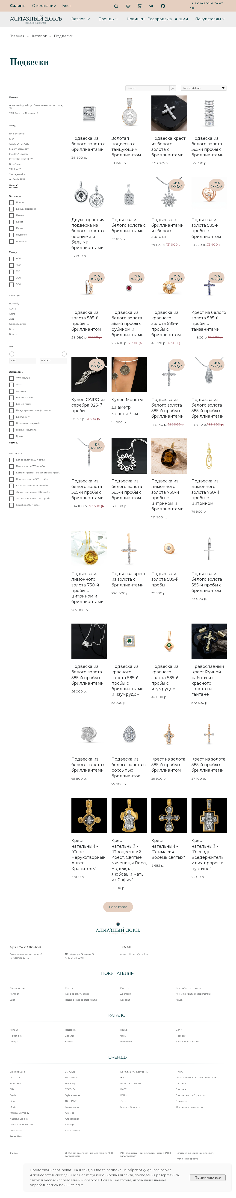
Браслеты (126, 1041)
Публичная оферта (187, 1158)
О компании (17, 988)
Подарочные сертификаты (81, 999)
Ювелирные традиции (189, 1107)
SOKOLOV (70, 1089)
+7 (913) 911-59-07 (74, 957)
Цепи (179, 1029)
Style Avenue (72, 1095)
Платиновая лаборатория (191, 1095)
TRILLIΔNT (70, 1101)
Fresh (13, 1095)
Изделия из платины (188, 1041)
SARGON (70, 1071)
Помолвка (16, 1035)
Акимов (69, 1112)
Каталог (39, 36)
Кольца (14, 1029)
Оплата (124, 988)
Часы (123, 1035)
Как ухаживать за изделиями (193, 993)
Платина (181, 1089)
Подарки (181, 1035)
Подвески (71, 1029)
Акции (179, 999)
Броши (69, 1041)
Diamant (15, 1077)
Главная (17, 36)
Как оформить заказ (77, 993)
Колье (123, 1029)
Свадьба (15, 1041)
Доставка (125, 993)
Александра (72, 1118)
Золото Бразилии (130, 1083)
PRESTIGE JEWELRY (21, 1124)
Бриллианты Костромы (134, 1071)
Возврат (125, 999)
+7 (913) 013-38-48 (19, 957)
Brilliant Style (17, 1071)
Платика (181, 1083)
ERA (12, 1089)
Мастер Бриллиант (131, 1107)
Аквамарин (72, 1107)
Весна (123, 1077)
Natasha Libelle (19, 1118)
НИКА (179, 1071)
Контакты (71, 988)
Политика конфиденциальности (195, 1152)
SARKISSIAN (71, 1077)
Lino (12, 1101)
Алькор (69, 1124)
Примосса (182, 1101)
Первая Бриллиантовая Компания (196, 1077)
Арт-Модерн (72, 1130)
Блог (12, 999)
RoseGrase (15, 1130)
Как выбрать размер (188, 988)
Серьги (69, 1035)
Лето (123, 1101)
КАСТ (123, 1089)
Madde (14, 1107)
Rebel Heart (17, 1136)
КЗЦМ (123, 1095)
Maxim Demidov (19, 1112)
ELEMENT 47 (17, 1083)
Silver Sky (70, 1083)
